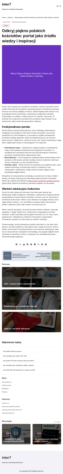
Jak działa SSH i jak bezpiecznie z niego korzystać (19, 370)
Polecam (4, 392)
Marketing (5, 388)
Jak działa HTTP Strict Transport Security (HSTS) (18, 360)
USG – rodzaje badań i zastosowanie (19, 284)
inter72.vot (5, 403)
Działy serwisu (6, 385)
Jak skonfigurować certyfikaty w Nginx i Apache (18, 365)
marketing (8, 433)
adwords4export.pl (8, 413)
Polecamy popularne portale (11, 406)
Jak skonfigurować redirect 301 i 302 (15, 356)
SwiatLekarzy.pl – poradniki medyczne (20, 306)
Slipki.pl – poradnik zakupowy (17, 329)
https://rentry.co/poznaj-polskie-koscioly (43, 181)
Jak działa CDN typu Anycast (12, 351)
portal (24, 22)
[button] (58, 434)
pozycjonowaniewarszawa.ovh (12, 410)
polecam (6, 25)
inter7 (6, 4)
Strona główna (6, 382)
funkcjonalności (17, 22)
